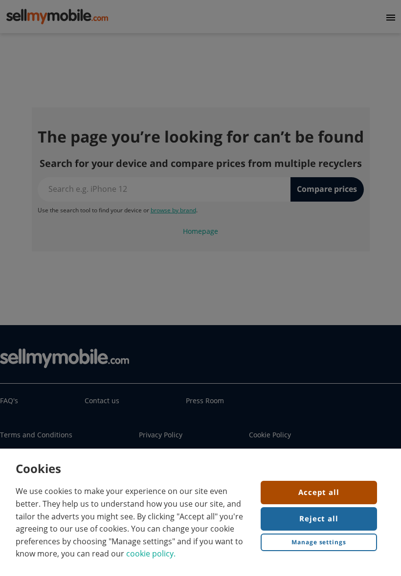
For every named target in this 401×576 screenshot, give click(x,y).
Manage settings (318, 542)
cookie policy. (151, 553)
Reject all (318, 518)
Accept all (318, 492)
